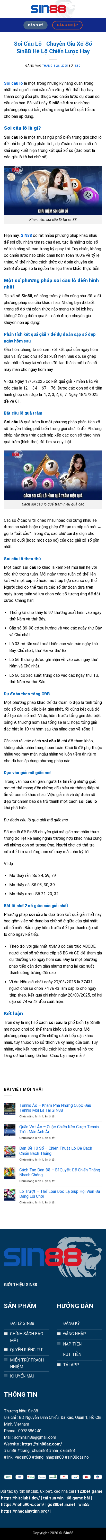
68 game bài (78, 1498)
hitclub (32, 1491)
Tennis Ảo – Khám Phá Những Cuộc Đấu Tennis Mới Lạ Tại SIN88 (55, 1108)
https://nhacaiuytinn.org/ (25, 1511)
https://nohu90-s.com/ (22, 1504)
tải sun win (53, 1498)
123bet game (89, 1491)
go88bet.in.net (61, 1504)
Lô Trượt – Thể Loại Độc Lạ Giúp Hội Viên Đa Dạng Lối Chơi (59, 1194)
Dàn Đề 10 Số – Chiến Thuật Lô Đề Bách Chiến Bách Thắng (55, 1151)
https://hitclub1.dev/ (20, 1498)
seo (78, 65)
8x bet (46, 1491)
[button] (7, 9)
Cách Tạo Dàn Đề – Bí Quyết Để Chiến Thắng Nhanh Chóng (59, 1172)
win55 (84, 1504)
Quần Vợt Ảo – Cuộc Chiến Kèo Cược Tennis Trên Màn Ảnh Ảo (59, 1129)
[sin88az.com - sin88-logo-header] (53, 9)
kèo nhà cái (64, 1491)
